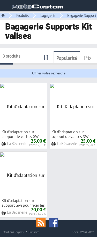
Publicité (34, 231)
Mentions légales (13, 231)
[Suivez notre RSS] (42, 222)
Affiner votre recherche (48, 73)
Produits (22, 15)
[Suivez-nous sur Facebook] (55, 222)
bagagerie (48, 15)
